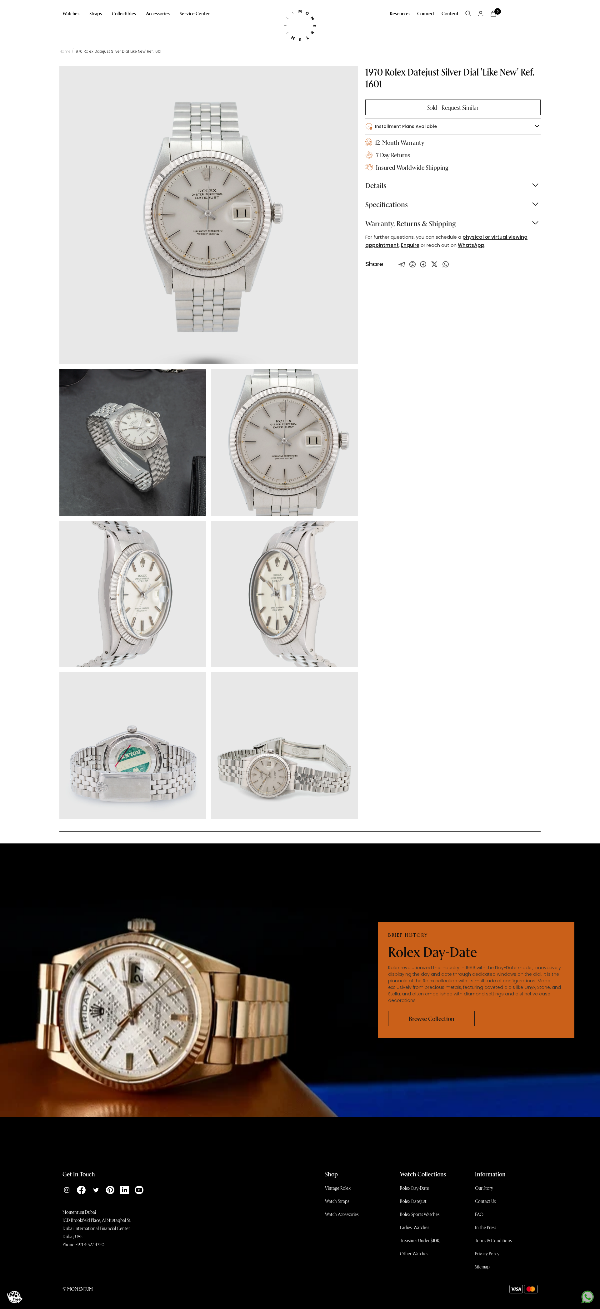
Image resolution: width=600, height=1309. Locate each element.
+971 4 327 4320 (89, 1244)
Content (450, 13)
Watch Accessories (341, 1214)
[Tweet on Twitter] (402, 264)
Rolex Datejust (413, 1201)
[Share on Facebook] (423, 264)
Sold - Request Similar (452, 107)
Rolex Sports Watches (419, 1214)
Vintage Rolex (338, 1188)
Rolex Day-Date (414, 1188)
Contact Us (485, 1201)
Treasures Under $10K (420, 1240)
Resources (400, 13)
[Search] (468, 13)
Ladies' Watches (414, 1227)
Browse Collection (431, 1018)
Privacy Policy (487, 1253)
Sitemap (482, 1266)
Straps (95, 13)
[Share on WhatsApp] (445, 264)
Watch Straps (337, 1201)
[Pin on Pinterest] (412, 264)
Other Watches (414, 1253)
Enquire (410, 245)
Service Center (195, 13)
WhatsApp (471, 245)
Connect (426, 13)
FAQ (479, 1214)
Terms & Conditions (493, 1240)
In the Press (485, 1227)
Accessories (158, 13)
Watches (70, 13)
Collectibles (124, 13)
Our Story (484, 1188)
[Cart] (493, 14)
